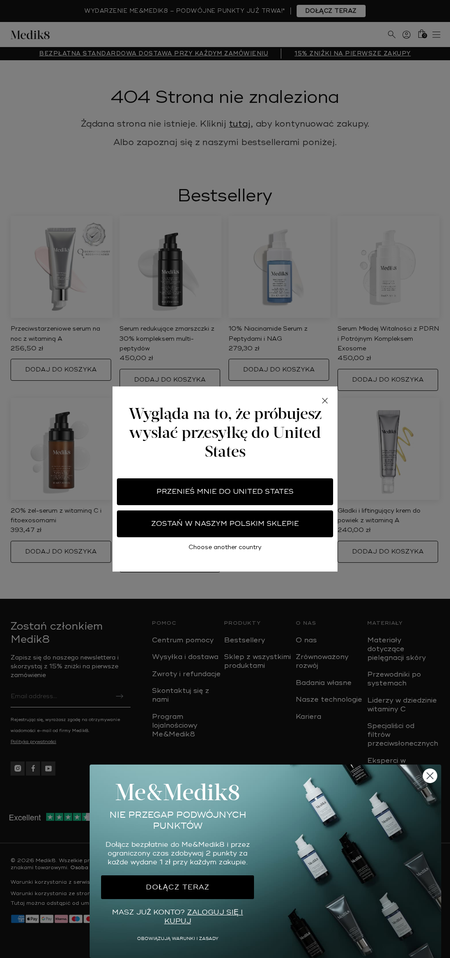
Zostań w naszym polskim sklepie (225, 523)
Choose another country (225, 547)
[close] (325, 400)
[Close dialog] (430, 775)
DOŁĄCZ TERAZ (178, 887)
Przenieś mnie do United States (225, 491)
